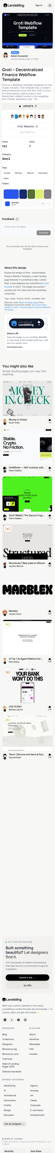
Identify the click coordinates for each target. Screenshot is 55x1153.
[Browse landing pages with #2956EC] (11, 194)
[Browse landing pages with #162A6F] (23, 194)
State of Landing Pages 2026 (10, 1065)
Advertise (34, 1039)
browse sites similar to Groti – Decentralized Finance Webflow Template (27, 307)
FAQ (31, 1049)
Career (33, 1100)
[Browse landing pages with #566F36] (31, 194)
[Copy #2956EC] (43, 204)
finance (20, 298)
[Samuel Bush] (31, 116)
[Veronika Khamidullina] (42, 116)
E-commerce (36, 1110)
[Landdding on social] (5, 1020)
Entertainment (37, 1115)
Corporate (35, 1105)
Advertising (9, 1085)
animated (36, 298)
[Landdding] (16, 116)
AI (5, 1090)
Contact (33, 1054)
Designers (7, 1044)
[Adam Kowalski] (12, 116)
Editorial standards (11, 1071)
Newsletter (34, 1044)
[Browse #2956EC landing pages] (48, 204)
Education (9, 1115)
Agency (34, 1085)
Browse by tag (9, 1049)
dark (43, 298)
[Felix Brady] (23, 116)
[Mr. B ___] (39, 116)
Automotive (10, 1100)
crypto (13, 298)
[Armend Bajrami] (35, 116)
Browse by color (10, 1054)
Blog (4, 1034)
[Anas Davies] (27, 116)
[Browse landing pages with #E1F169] (39, 194)
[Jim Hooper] (20, 116)
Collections (8, 1039)
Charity (7, 1105)
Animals (34, 1090)
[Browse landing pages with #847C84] (47, 194)
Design (7, 1110)
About (32, 1034)
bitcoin (28, 298)
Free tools (7, 1059)
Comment (43, 232)
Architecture (10, 1095)
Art (31, 1095)
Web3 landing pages (29, 302)
